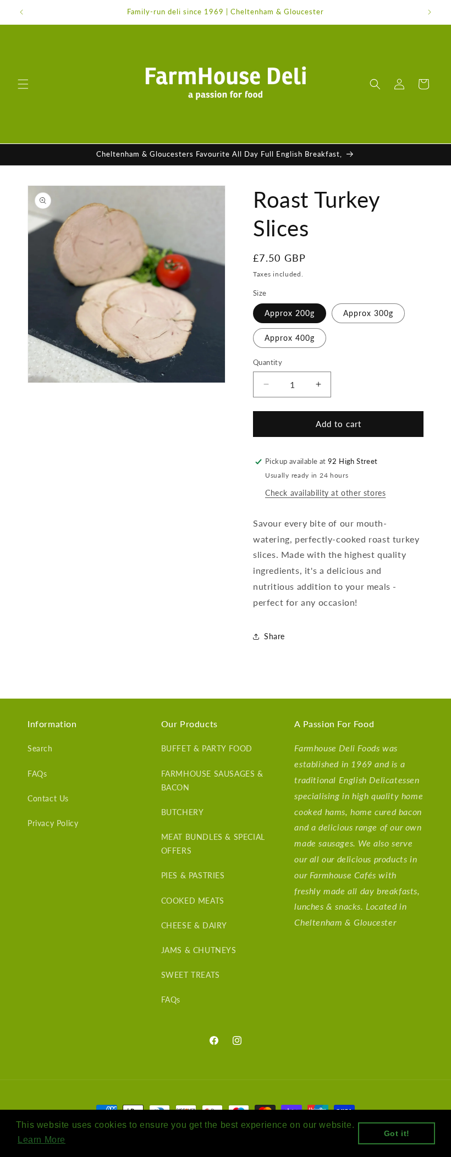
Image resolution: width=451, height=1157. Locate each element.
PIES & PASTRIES (193, 875)
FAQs (37, 773)
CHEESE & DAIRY (194, 925)
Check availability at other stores (325, 492)
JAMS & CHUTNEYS (199, 950)
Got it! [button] (397, 1133)
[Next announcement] (429, 12)
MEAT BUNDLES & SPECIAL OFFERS (213, 843)
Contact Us (48, 798)
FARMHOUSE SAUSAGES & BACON (212, 780)
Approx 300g (368, 313)
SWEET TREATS (190, 974)
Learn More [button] (41, 1139)
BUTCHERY (182, 812)
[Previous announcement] (21, 12)
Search (40, 748)
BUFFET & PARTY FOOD (206, 748)
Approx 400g (290, 337)
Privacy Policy (53, 823)
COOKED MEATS (192, 900)
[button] (23, 84)
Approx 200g (290, 313)
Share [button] (274, 636)
